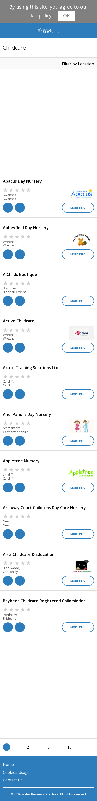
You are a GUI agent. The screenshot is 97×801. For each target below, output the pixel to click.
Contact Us (13, 780)
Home (8, 764)
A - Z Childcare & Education (29, 554)
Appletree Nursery (21, 461)
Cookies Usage (16, 772)
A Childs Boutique (20, 274)
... (49, 747)
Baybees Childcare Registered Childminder (44, 600)
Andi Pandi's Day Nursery (27, 414)
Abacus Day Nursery (22, 181)
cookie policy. (37, 15)
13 (69, 747)
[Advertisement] (48, 120)
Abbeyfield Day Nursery (26, 227)
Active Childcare (18, 321)
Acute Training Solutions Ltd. (31, 367)
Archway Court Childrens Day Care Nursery (44, 507)
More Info (78, 207)
